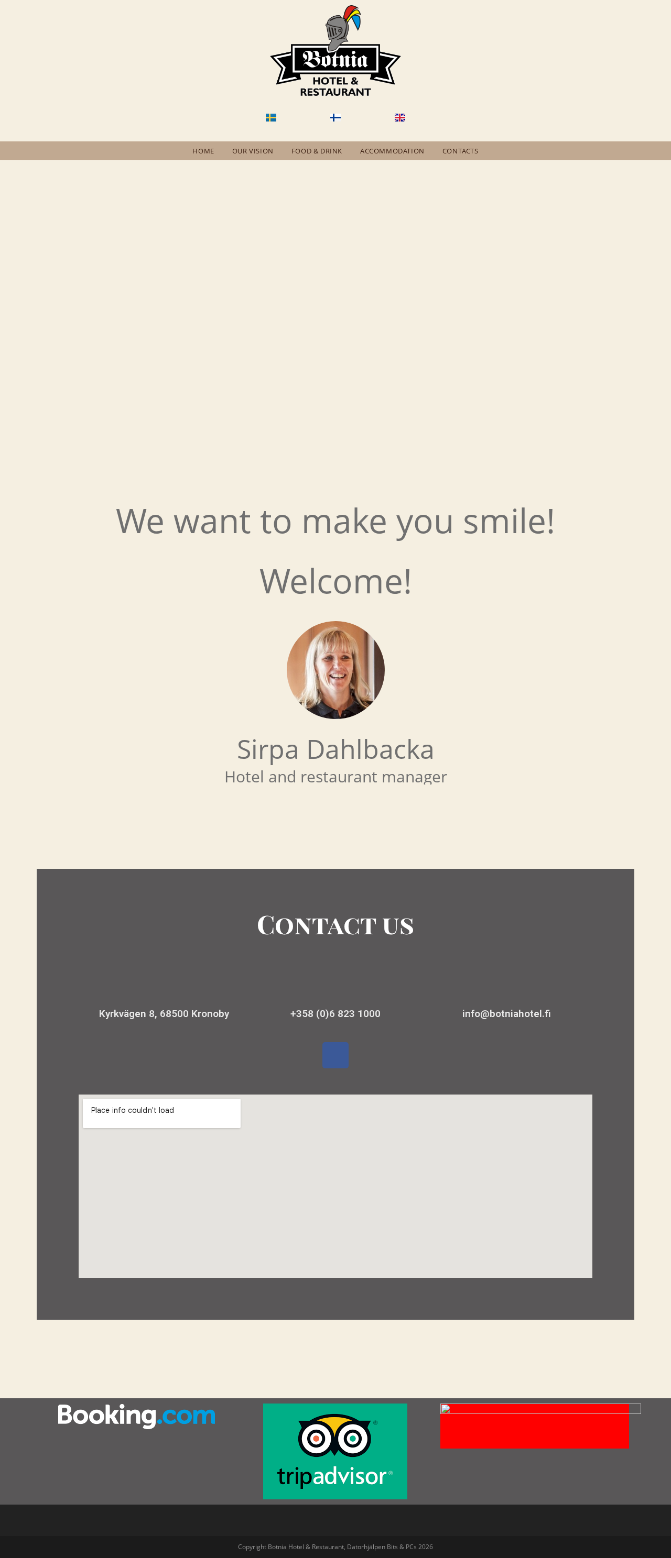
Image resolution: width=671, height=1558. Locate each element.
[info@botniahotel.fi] (507, 986)
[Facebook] (335, 1055)
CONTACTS (460, 151)
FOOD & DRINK (316, 151)
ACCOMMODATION (392, 151)
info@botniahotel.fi (506, 1014)
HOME (203, 151)
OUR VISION (253, 151)
